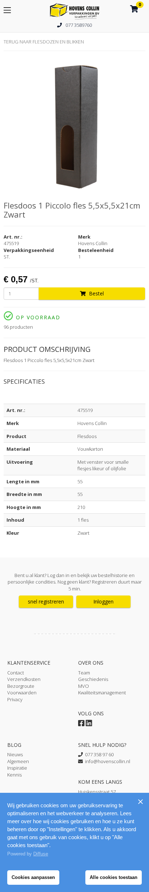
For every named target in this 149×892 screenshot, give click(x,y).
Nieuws (15, 754)
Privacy (14, 699)
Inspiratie (17, 768)
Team (84, 672)
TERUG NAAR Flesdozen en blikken (44, 41)
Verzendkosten (24, 679)
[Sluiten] (140, 801)
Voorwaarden (22, 692)
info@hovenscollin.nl (106, 761)
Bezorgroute (20, 686)
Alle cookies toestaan (113, 877)
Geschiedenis (93, 679)
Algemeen (18, 761)
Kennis (14, 774)
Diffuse (40, 854)
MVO (83, 686)
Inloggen (103, 601)
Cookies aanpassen (33, 877)
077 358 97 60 (98, 754)
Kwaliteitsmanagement (102, 692)
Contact (15, 672)
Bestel (96, 293)
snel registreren (46, 601)
